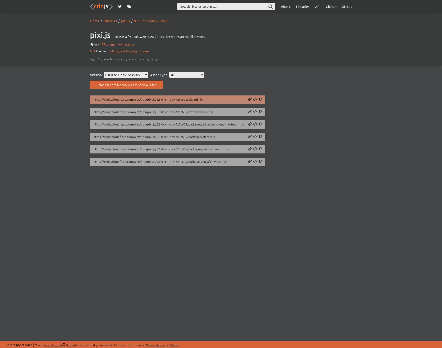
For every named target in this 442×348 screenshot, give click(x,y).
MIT (93, 51)
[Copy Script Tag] (255, 99)
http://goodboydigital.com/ (129, 51)
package (128, 44)
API (317, 6)
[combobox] (126, 75)
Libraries (303, 6)
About (286, 6)
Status (347, 6)
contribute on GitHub (60, 345)
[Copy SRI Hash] (260, 99)
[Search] (270, 6)
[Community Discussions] (129, 6)
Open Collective (155, 345)
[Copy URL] (250, 99)
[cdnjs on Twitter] (120, 6)
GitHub (331, 6)
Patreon (174, 345)
